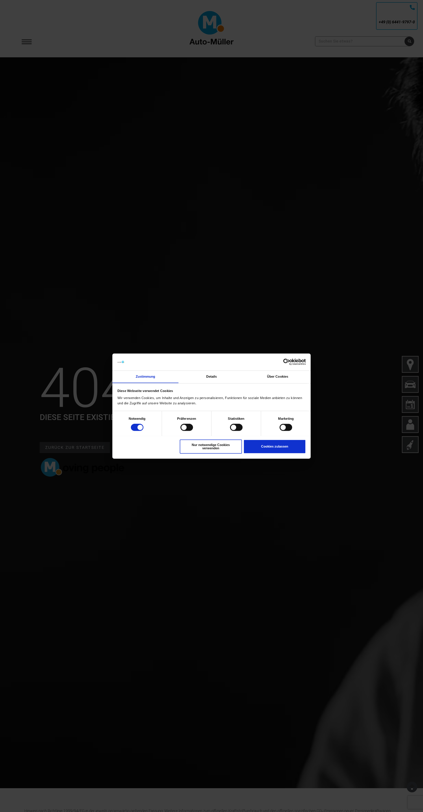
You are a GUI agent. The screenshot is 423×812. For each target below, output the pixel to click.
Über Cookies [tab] (277, 376)
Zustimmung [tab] (145, 376)
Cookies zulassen (274, 446)
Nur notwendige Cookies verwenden (211, 446)
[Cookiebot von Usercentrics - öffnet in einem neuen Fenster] (286, 361)
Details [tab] (211, 376)
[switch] (186, 427)
